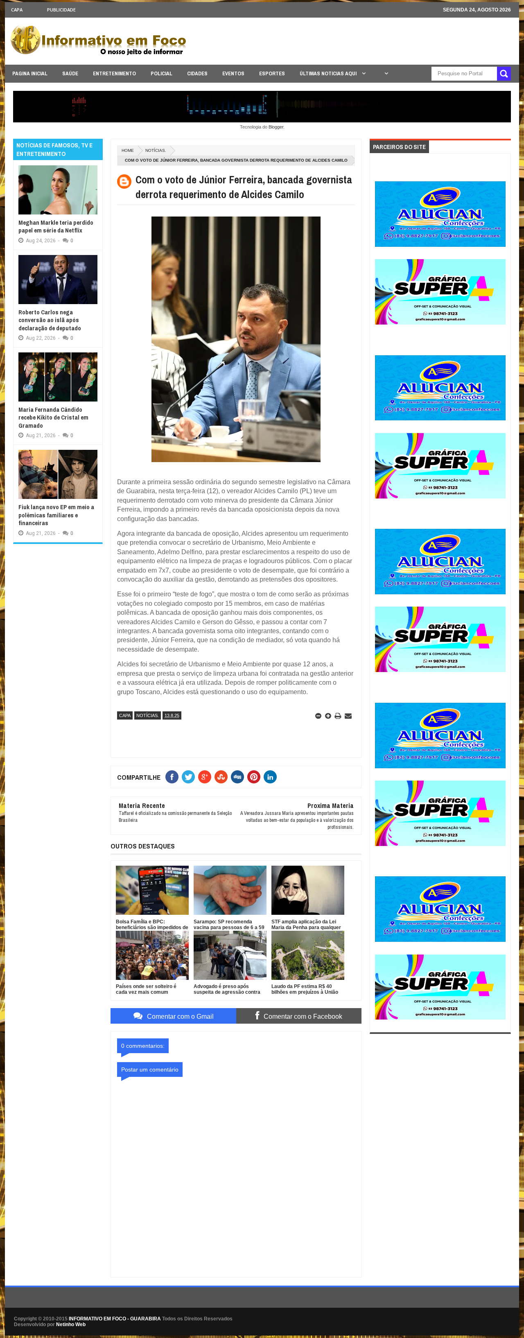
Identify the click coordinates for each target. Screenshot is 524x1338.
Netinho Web (71, 1324)
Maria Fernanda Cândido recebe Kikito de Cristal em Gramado (53, 417)
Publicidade (61, 10)
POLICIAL (161, 73)
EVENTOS (233, 73)
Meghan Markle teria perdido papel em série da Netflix (55, 226)
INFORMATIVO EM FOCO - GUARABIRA (115, 1319)
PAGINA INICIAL (29, 73)
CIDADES (197, 73)
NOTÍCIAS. (155, 150)
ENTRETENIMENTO (114, 73)
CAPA (17, 10)
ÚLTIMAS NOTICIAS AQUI (329, 73)
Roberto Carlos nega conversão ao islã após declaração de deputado (49, 320)
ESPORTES (272, 73)
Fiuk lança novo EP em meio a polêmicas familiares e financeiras (56, 515)
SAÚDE (70, 73)
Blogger (276, 126)
